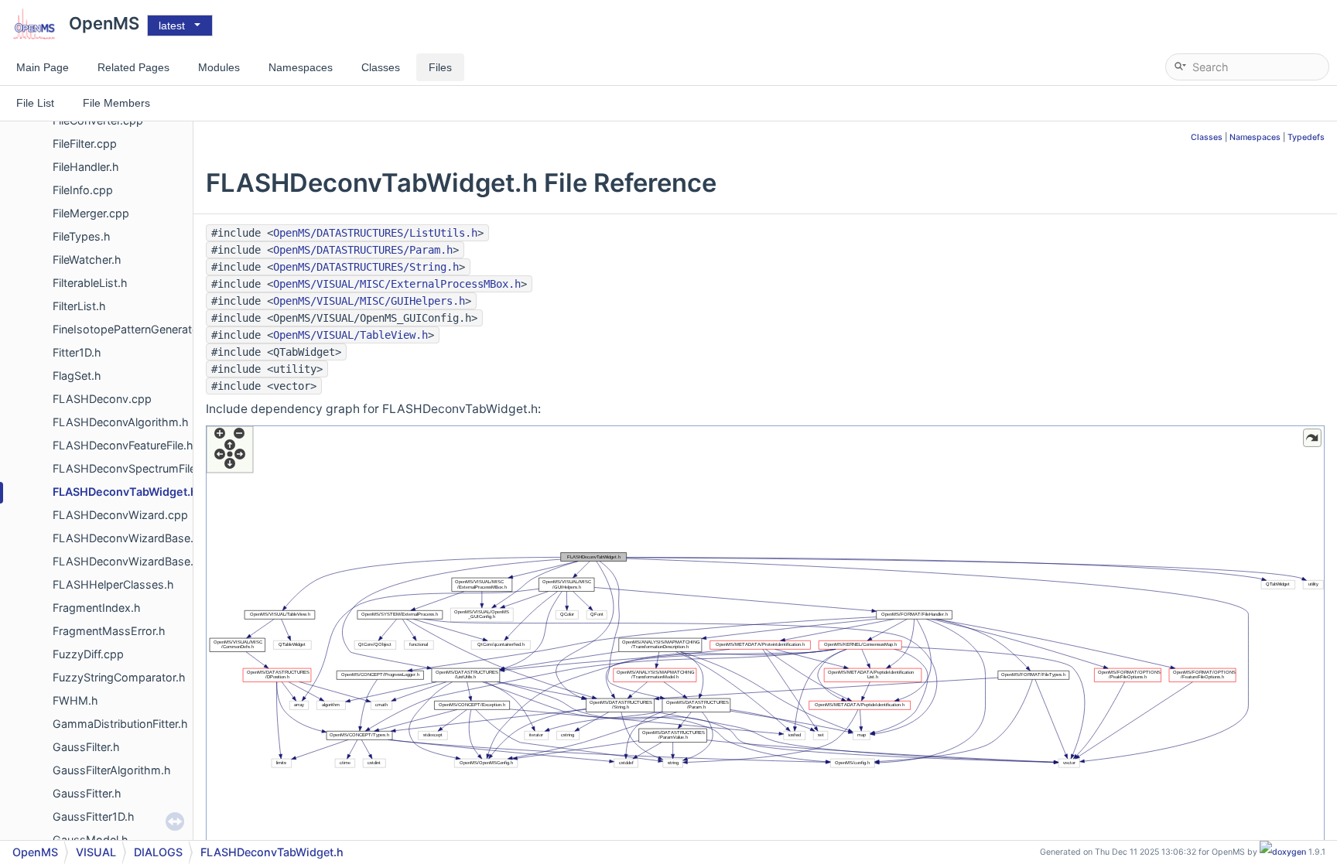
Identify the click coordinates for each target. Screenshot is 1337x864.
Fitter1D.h (77, 352)
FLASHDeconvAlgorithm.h (121, 422)
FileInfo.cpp (83, 189)
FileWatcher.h (87, 259)
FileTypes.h (82, 236)
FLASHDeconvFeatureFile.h (123, 445)
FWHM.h (75, 700)
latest (172, 25)
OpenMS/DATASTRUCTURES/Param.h (363, 250)
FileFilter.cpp (85, 143)
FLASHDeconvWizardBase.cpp (133, 538)
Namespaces (1255, 137)
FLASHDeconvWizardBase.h (126, 561)
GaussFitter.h (87, 793)
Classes (1206, 137)
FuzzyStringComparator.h (119, 677)
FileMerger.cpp (91, 213)
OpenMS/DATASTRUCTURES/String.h (366, 267)
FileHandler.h (86, 166)
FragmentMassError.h (109, 630)
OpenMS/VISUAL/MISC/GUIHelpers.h (369, 301)
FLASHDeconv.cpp (102, 398)
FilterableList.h (90, 282)
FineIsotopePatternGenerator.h (132, 329)
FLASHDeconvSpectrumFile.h (129, 468)
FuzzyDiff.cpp (88, 654)
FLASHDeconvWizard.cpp (120, 514)
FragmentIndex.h (97, 607)
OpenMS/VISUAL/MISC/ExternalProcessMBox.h (397, 284)
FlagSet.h (77, 375)
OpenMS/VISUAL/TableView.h (350, 335)
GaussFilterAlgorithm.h (112, 770)
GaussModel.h (90, 839)
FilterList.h (79, 305)
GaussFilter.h (86, 746)
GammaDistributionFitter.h (120, 723)
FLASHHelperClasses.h (113, 584)
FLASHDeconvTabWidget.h (125, 491)
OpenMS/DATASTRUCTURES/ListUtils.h (375, 233)
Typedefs (1306, 137)
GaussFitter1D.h (94, 816)
